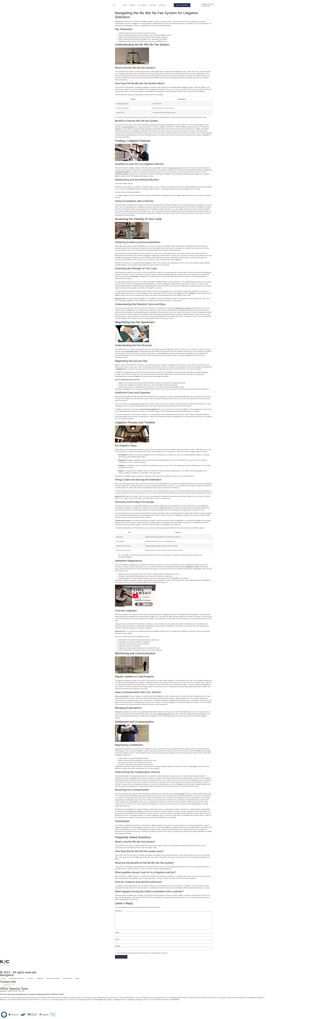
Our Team (153, 5)
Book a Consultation (53, 978)
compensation (180, 794)
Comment (118, 910)
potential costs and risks (183, 308)
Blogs (77, 978)
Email (117, 939)
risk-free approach (128, 127)
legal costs (134, 404)
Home (125, 5)
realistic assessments (164, 714)
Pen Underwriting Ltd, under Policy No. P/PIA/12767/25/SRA (113, 997)
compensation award (131, 351)
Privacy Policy (67, 978)
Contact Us (162, 5)
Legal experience (174, 168)
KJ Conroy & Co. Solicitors (134, 811)
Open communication (122, 696)
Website (117, 946)
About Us (132, 5)
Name (117, 932)
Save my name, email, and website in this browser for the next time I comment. (142, 953)
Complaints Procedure (16, 978)
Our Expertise (142, 5)
